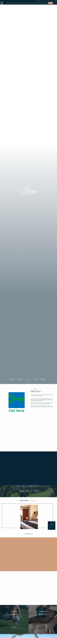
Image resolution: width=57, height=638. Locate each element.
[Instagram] (54, 1)
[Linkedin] (55, 1)
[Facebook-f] (52, 1)
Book (36, 379)
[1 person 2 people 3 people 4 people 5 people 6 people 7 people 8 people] (29, 379)
